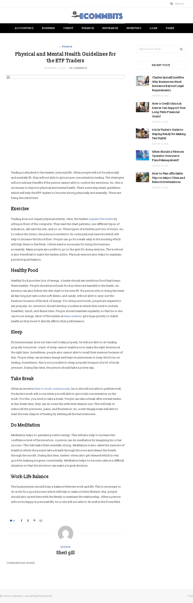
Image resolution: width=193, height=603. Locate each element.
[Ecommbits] (96, 15)
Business (48, 28)
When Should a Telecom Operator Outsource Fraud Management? (168, 156)
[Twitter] (28, 520)
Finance (88, 28)
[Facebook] (21, 520)
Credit (68, 28)
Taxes (170, 28)
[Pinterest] (34, 520)
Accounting (24, 28)
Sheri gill (66, 552)
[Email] (41, 520)
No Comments (78, 68)
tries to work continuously (52, 389)
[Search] (171, 3)
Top (190, 596)
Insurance (110, 28)
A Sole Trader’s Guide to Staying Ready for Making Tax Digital (169, 134)
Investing (134, 28)
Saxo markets (73, 316)
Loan (153, 28)
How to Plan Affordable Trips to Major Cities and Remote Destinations (168, 178)
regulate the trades (101, 219)
